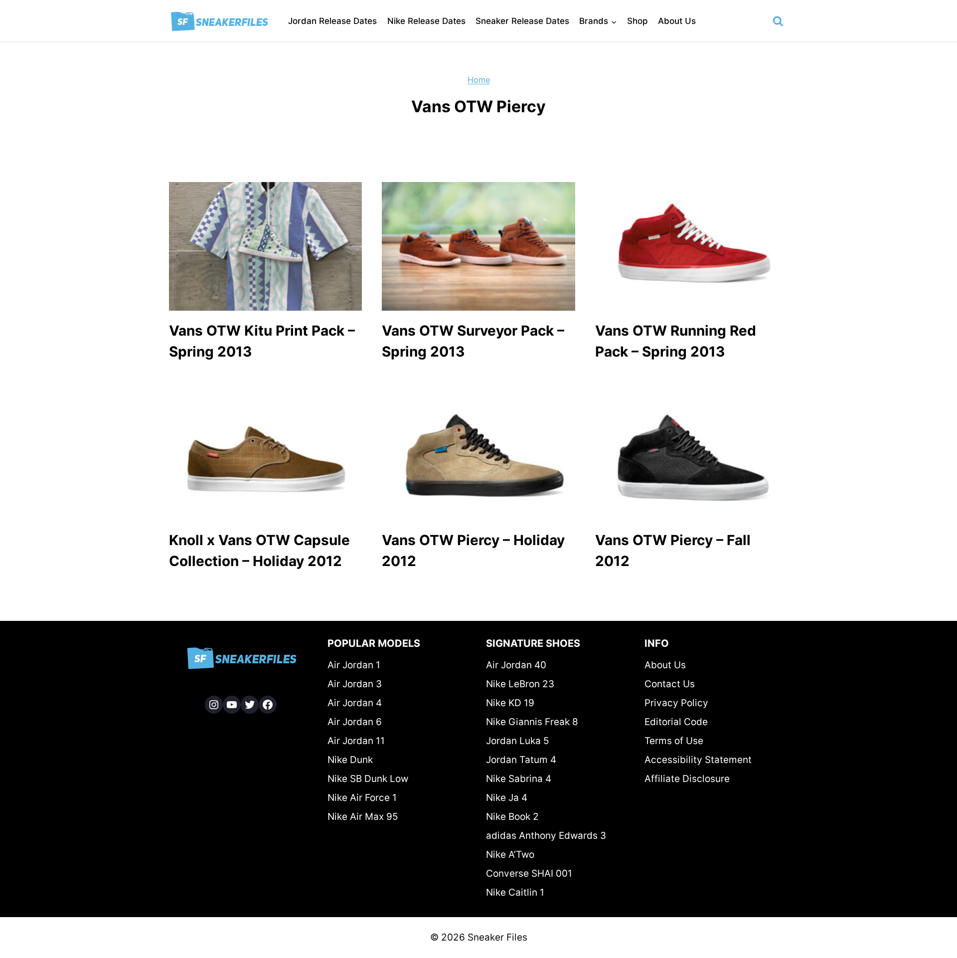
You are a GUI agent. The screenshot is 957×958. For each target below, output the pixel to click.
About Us (677, 21)
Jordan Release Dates (332, 21)
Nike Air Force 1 (362, 797)
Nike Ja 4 (506, 797)
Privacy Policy (676, 703)
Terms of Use (673, 741)
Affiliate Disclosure (687, 778)
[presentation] (265, 246)
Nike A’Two (510, 854)
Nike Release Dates (426, 21)
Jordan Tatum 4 (521, 760)
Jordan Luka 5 (517, 741)
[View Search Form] (778, 21)
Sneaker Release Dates (522, 21)
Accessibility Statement (698, 760)
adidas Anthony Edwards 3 (546, 835)
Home (479, 80)
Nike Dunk (350, 760)
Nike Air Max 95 (362, 816)
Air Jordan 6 (354, 722)
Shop (637, 21)
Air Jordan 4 (354, 703)
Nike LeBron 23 (520, 684)
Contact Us (669, 684)
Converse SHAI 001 (529, 873)
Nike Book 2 (512, 816)
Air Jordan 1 (353, 665)
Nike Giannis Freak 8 (532, 722)
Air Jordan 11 (356, 741)
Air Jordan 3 (354, 684)
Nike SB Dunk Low (367, 778)
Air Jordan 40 (516, 665)
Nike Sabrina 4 (518, 778)
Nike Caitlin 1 (515, 892)
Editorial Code (676, 722)
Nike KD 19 (510, 703)
